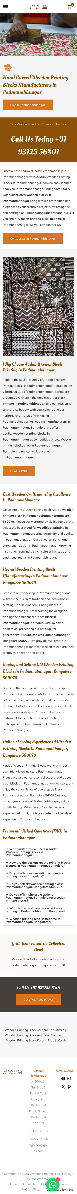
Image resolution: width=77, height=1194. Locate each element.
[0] (69, 6)
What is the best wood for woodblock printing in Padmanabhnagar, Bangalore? (35, 938)
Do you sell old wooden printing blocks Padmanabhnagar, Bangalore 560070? (35, 914)
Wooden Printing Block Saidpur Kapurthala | (35, 1058)
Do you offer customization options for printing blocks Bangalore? (34, 903)
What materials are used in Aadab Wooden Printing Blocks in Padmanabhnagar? (32, 852)
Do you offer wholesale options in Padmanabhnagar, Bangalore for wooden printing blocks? (35, 926)
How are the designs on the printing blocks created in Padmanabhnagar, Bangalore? (38, 892)
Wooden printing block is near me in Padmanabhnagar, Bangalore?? (33, 948)
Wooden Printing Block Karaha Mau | (30, 1069)
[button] (38, 852)
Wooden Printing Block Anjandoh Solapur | (34, 1064)
